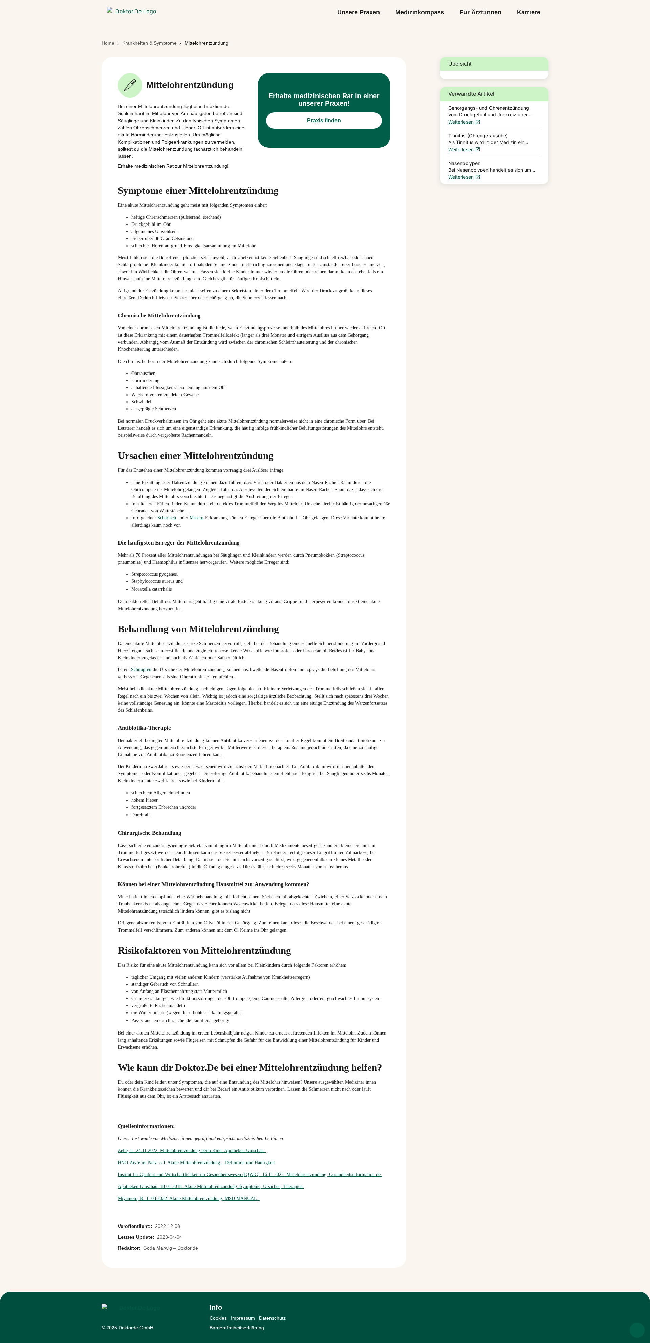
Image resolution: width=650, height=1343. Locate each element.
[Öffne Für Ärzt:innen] (506, 12)
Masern (196, 517)
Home (108, 43)
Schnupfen (141, 669)
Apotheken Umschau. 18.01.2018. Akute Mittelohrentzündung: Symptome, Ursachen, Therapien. (211, 1186)
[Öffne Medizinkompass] (449, 12)
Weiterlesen (461, 122)
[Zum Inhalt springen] (637, 1330)
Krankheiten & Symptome (149, 43)
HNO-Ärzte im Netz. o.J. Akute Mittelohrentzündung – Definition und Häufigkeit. (197, 1162)
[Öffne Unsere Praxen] (385, 12)
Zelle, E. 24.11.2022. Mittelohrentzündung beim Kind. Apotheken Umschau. (192, 1150)
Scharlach (166, 517)
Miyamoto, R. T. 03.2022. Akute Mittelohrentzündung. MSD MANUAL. (189, 1198)
